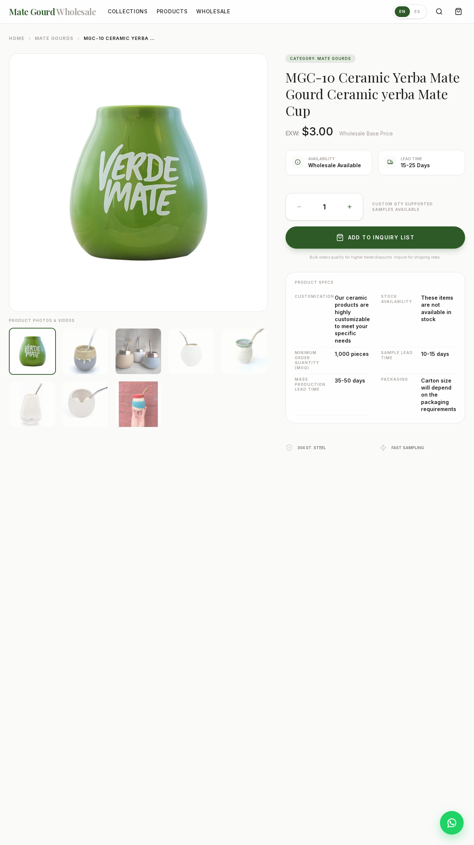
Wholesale (213, 11)
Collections (128, 11)
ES (417, 11)
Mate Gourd (52, 11)
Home (16, 38)
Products (172, 11)
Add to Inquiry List (381, 237)
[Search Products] (439, 11)
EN (402, 11)
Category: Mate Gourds (320, 58)
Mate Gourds (54, 38)
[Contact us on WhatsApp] (452, 823)
